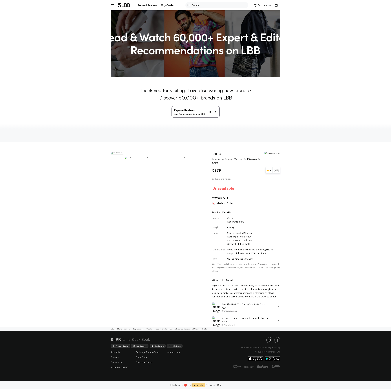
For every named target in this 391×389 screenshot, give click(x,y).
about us (115, 352)
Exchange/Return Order (147, 352)
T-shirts (148, 329)
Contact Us (116, 362)
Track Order (142, 357)
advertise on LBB (119, 367)
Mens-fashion (123, 329)
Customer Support (145, 362)
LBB (112, 329)
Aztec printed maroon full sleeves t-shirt (189, 329)
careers (115, 357)
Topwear (137, 329)
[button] (262, 5)
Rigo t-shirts (161, 329)
